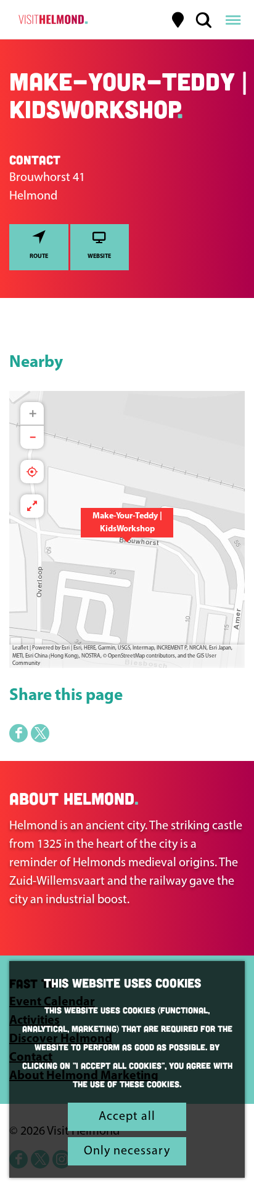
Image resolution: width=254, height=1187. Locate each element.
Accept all (127, 1117)
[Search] (203, 20)
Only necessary (127, 1151)
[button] (127, 529)
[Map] (178, 20)
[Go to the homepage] (51, 19)
